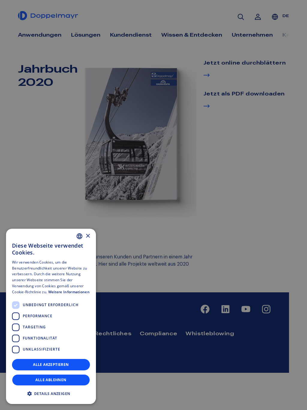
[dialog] (51, 316)
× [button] (87, 236)
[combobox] (79, 236)
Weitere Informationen (69, 291)
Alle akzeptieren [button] (51, 364)
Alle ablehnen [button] (50, 379)
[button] (51, 394)
